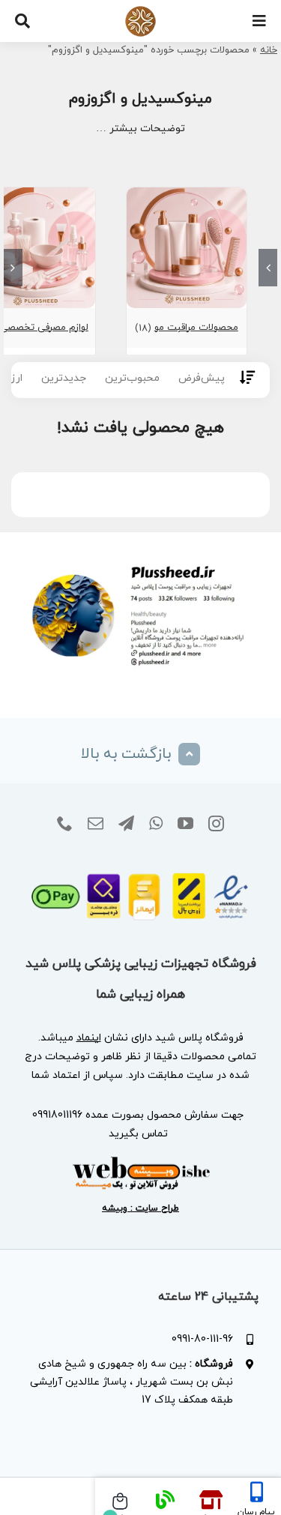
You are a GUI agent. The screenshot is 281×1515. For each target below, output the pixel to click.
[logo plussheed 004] (140, 10)
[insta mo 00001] (140, 561)
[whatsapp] (156, 824)
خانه (268, 50)
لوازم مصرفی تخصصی (44, 327)
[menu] (259, 21)
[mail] (95, 824)
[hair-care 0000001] (187, 193)
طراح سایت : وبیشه (140, 1208)
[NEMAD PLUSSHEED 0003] (140, 867)
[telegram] (126, 824)
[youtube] (185, 824)
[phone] (65, 824)
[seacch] (22, 21)
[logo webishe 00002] (141, 1160)
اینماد (88, 1038)
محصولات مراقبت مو (196, 327)
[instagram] (216, 824)
